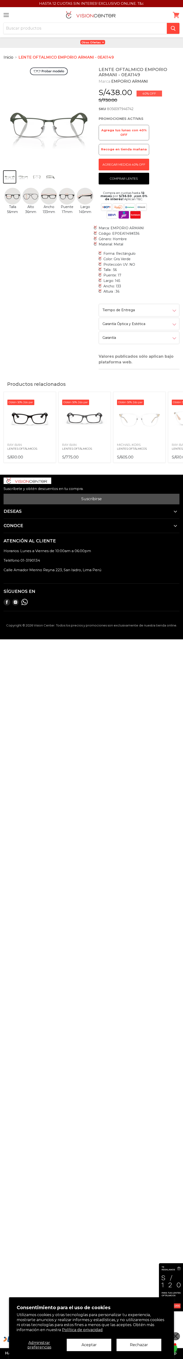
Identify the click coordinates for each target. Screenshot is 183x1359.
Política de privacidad (82, 1330)
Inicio (8, 57)
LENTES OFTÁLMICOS (22, 448)
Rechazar (139, 1345)
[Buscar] (173, 28)
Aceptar (89, 1345)
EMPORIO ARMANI (129, 81)
